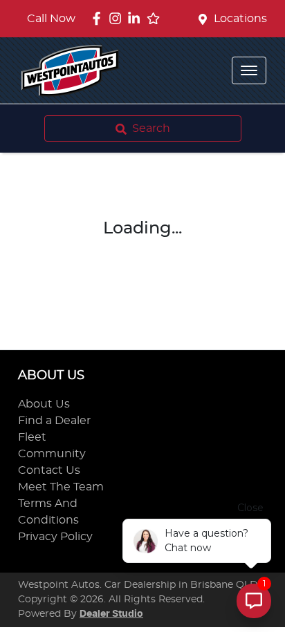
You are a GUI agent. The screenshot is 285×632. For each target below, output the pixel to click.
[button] (249, 70)
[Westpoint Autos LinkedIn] (136, 18)
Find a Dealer (54, 420)
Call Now (51, 18)
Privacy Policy (55, 536)
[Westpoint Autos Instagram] (118, 18)
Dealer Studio (111, 614)
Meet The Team (61, 486)
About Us (44, 404)
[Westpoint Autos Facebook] (99, 18)
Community (52, 453)
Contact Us (49, 470)
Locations (240, 18)
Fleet (32, 437)
